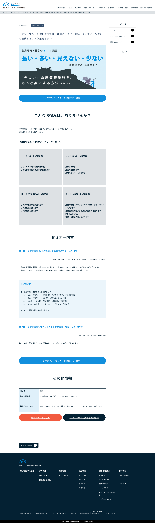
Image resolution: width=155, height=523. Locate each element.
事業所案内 (82, 488)
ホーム (5, 12)
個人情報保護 (84, 513)
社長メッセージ (84, 475)
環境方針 (74, 513)
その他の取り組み (105, 499)
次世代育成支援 (104, 479)
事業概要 (101, 7)
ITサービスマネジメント (59, 513)
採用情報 (134, 7)
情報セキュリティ (41, 513)
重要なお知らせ (116, 42)
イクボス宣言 (103, 488)
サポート (122, 483)
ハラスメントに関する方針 (97, 512)
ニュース (113, 30)
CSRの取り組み (123, 7)
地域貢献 (102, 475)
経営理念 (82, 479)
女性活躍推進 (103, 484)
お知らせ (12, 12)
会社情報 (111, 7)
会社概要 (82, 484)
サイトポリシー (111, 513)
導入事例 (78, 7)
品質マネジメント (26, 513)
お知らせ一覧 (26, 445)
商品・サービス (90, 7)
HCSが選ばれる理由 (64, 7)
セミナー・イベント (23, 12)
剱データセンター (65, 475)
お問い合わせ (147, 7)
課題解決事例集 (45, 480)
